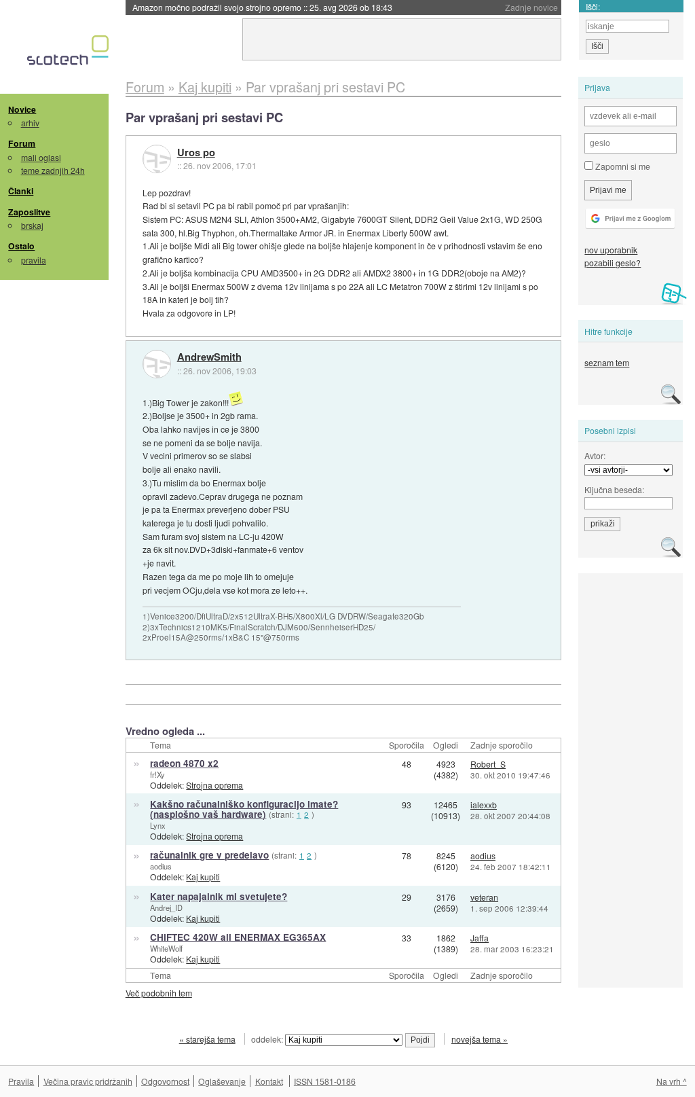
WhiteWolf (166, 948)
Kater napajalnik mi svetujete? (218, 896)
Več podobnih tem (159, 993)
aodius (161, 866)
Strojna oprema (214, 785)
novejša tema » (479, 1039)
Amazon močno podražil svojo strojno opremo (262, 7)
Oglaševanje (222, 1081)
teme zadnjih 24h (53, 170)
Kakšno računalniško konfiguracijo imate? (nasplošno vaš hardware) (244, 809)
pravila (33, 260)
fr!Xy (157, 774)
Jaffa (479, 937)
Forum (21, 143)
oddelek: (268, 1039)
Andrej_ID (166, 907)
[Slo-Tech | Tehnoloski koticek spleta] (69, 53)
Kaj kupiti (203, 876)
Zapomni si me (621, 166)
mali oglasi (41, 157)
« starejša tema (207, 1039)
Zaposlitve (29, 212)
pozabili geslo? (612, 262)
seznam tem (606, 362)
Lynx (158, 825)
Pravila (21, 1081)
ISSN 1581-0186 (325, 1081)
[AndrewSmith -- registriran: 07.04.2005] (157, 364)
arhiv (30, 122)
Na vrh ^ (671, 1081)
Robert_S (488, 764)
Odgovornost (165, 1081)
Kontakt (269, 1081)
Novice (22, 109)
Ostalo (21, 246)
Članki (20, 191)
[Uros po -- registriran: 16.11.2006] (157, 159)
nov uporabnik (610, 249)
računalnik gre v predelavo (209, 854)
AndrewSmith (209, 357)
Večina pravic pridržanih (87, 1081)
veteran (484, 897)
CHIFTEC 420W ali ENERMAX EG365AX (238, 937)
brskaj (32, 225)
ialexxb (483, 804)
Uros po (196, 153)
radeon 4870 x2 (184, 763)
